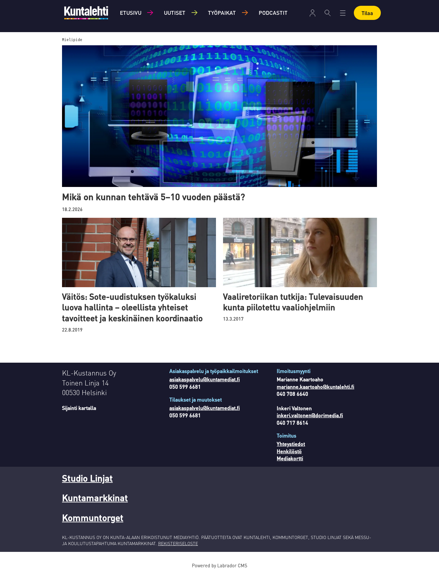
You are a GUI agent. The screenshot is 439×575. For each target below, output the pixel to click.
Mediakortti (290, 458)
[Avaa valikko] (312, 13)
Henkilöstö (289, 451)
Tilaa (367, 13)
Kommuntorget (92, 517)
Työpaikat (222, 12)
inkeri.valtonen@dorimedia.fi (310, 415)
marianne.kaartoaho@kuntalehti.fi (315, 386)
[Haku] (327, 13)
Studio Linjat (87, 478)
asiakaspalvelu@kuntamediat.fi (204, 379)
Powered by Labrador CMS (219, 565)
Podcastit (273, 12)
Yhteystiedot (291, 443)
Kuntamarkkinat (95, 497)
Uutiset (174, 12)
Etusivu (130, 12)
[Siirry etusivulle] (86, 13)
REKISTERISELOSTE (178, 543)
